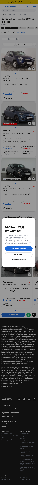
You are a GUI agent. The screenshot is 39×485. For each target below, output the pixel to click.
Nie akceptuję (18, 254)
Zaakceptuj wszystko (19, 248)
